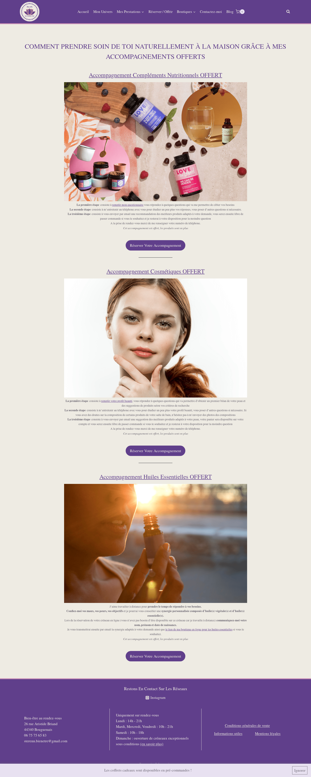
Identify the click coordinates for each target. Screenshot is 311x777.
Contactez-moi (211, 11)
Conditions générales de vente (247, 725)
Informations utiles (228, 733)
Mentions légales (268, 733)
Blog (230, 11)
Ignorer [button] (299, 770)
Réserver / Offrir (161, 11)
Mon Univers (103, 11)
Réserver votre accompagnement (155, 245)
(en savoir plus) (151, 743)
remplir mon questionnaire (127, 205)
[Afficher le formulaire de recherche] (288, 11)
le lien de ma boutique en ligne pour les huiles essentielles (199, 629)
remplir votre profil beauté (116, 401)
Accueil (83, 11)
